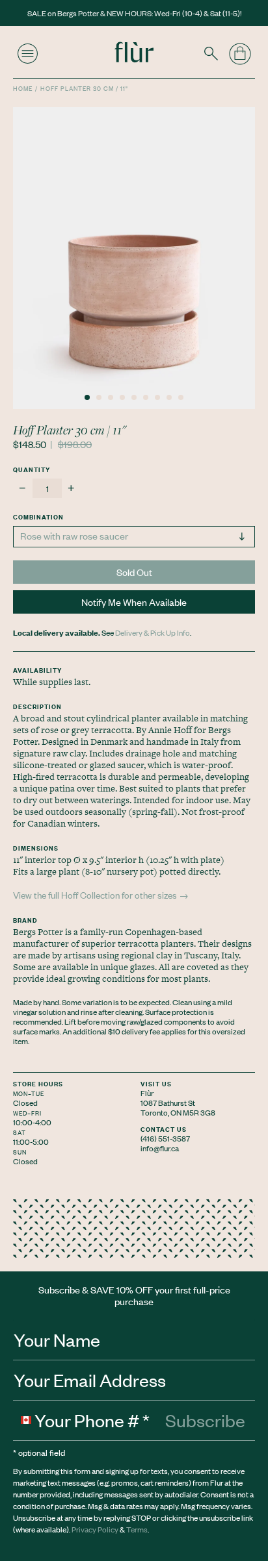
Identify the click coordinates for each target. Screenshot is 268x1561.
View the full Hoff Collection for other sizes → (101, 894)
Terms (137, 1529)
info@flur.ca (160, 1148)
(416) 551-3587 (165, 1138)
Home (23, 88)
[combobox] (24, 1420)
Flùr (147, 1093)
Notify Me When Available (134, 601)
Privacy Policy (95, 1529)
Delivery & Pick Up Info (152, 632)
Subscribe (205, 1420)
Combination (38, 516)
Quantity (31, 469)
